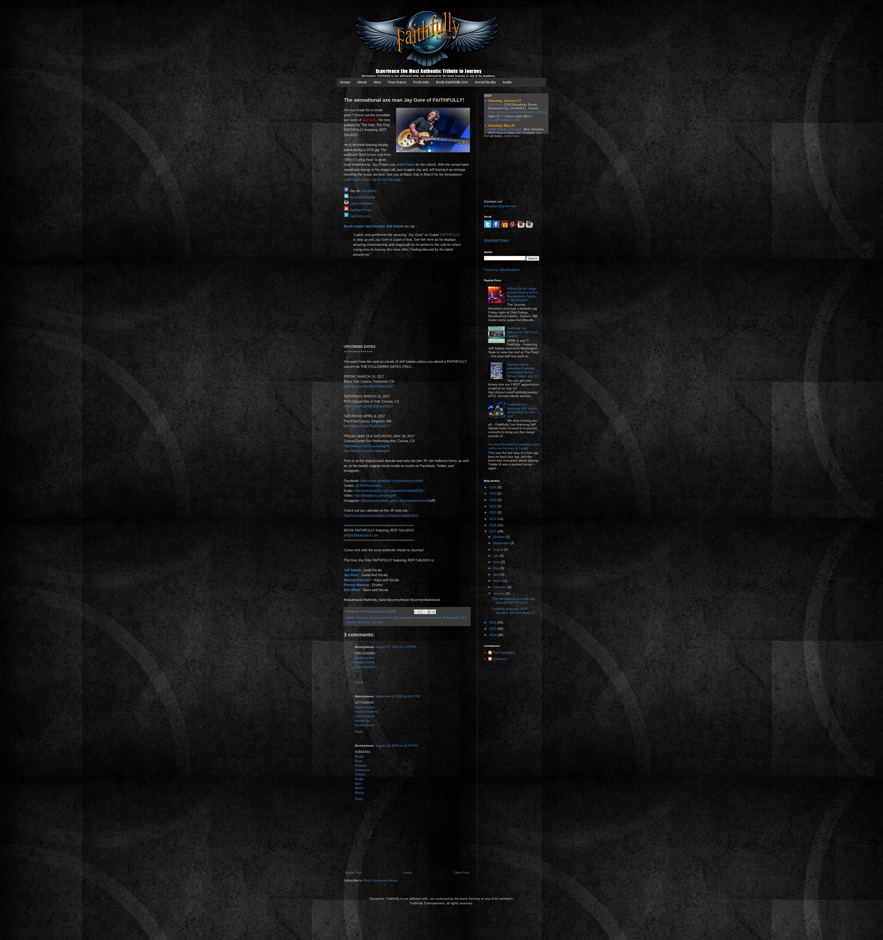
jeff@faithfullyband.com (361, 535)
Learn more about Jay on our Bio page (372, 179)
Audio (507, 82)
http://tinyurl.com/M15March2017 (368, 406)
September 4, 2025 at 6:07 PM (397, 696)
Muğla (359, 779)
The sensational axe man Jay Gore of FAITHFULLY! (513, 600)
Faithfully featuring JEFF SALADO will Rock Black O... (514, 611)
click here (511, 136)
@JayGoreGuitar (363, 197)
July (496, 555)
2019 (493, 519)
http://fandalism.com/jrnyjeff (374, 495)
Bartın (359, 788)
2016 (493, 622)
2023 (493, 493)
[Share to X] (425, 611)
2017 (493, 531)
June (497, 562)
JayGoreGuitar (361, 203)
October (499, 537)
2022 (493, 500)
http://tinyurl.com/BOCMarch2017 (369, 386)
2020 (493, 512)
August (498, 549)
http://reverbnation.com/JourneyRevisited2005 (388, 491)
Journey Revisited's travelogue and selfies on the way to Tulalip (513, 446)
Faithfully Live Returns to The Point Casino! (522, 332)
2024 (493, 487)
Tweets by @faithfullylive (502, 270)
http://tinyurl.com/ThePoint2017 (367, 426)
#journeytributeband (428, 617)
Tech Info (421, 82)
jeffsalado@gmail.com (500, 206)
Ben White (352, 590)
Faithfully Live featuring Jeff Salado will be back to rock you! (522, 410)
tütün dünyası (365, 667)
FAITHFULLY (450, 235)
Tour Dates (397, 82)
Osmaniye (362, 770)
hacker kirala (364, 725)
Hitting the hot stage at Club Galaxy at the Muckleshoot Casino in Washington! (522, 294)
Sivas (359, 761)
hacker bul (362, 720)
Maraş (359, 792)
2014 (493, 635)
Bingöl (359, 756)
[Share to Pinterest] (433, 611)
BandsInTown (496, 240)
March (498, 581)
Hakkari (360, 774)
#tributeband (451, 617)
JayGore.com (360, 216)
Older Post (461, 872)
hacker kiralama (366, 711)
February (500, 587)
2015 (493, 628)
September (501, 543)
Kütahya (361, 765)
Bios (377, 82)
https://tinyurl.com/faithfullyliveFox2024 (516, 112)
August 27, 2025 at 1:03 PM (395, 647)
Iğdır (358, 783)
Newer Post (353, 872)
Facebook (368, 191)
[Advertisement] (507, 168)
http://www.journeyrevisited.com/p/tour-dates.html (381, 515)
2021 (493, 506)
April (496, 574)
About (362, 82)
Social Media (485, 82)
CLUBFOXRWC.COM (504, 120)
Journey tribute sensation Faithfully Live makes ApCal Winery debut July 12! (523, 370)
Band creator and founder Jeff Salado (374, 226)
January (499, 593)
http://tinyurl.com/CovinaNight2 (367, 451)
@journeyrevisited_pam (378, 500)
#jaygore (361, 617)
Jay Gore (351, 575)
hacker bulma (365, 662)
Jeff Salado (353, 570)
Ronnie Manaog (356, 585)
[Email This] (416, 611)
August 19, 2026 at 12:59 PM (396, 745)
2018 (493, 525)
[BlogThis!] (420, 611)
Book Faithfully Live (452, 82)
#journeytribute (403, 617)
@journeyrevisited (412, 500)
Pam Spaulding (504, 652)
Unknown (499, 659)
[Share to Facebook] (429, 611)
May (496, 568)
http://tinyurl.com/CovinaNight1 (367, 446)
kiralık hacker (364, 658)
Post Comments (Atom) (381, 880)
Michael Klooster (357, 580)
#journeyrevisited (380, 617)
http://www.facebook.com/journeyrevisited (392, 481)
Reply (359, 682)
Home (345, 82)
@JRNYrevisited (368, 485)
